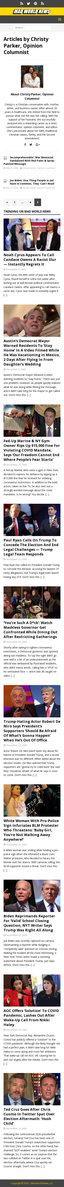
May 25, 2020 (12, 168)
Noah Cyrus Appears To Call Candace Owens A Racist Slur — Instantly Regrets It (30, 259)
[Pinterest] (35, 3)
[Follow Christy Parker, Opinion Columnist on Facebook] (25, 144)
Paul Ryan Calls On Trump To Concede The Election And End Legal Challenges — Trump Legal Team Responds (31, 547)
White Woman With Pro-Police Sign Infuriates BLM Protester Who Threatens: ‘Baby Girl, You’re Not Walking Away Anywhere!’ (31, 830)
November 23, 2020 (16, 844)
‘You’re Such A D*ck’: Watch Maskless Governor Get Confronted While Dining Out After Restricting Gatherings (31, 629)
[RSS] (42, 3)
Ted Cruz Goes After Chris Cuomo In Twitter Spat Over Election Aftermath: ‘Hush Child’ (29, 1116)
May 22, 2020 (12, 187)
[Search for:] (32, 27)
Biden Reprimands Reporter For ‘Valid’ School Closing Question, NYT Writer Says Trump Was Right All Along (29, 923)
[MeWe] (21, 3)
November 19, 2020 (16, 1128)
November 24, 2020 (16, 641)
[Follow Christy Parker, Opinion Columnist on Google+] (36, 144)
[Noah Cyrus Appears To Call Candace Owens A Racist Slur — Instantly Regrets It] (32, 234)
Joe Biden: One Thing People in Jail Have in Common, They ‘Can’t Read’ (32, 182)
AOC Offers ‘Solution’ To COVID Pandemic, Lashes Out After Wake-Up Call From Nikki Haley (31, 1017)
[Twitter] (28, 3)
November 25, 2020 (16, 464)
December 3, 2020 (15, 369)
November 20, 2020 (16, 1029)
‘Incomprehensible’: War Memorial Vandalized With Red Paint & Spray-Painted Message (29, 161)
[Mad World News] (32, 13)
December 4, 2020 (15, 269)
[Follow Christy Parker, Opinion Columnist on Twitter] (29, 144)
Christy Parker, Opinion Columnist (39, 168)
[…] (5, 295)
